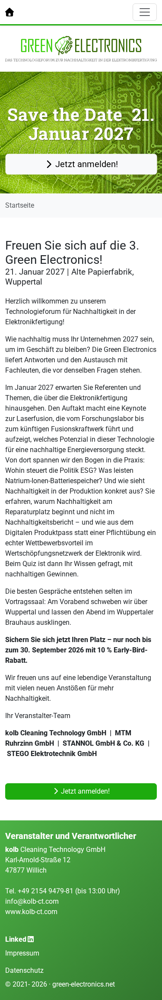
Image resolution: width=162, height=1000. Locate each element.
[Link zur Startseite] (9, 12)
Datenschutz (24, 970)
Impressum (22, 953)
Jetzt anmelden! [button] (85, 164)
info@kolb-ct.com (32, 901)
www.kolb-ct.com (31, 912)
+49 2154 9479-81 (46, 891)
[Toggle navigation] (145, 12)
